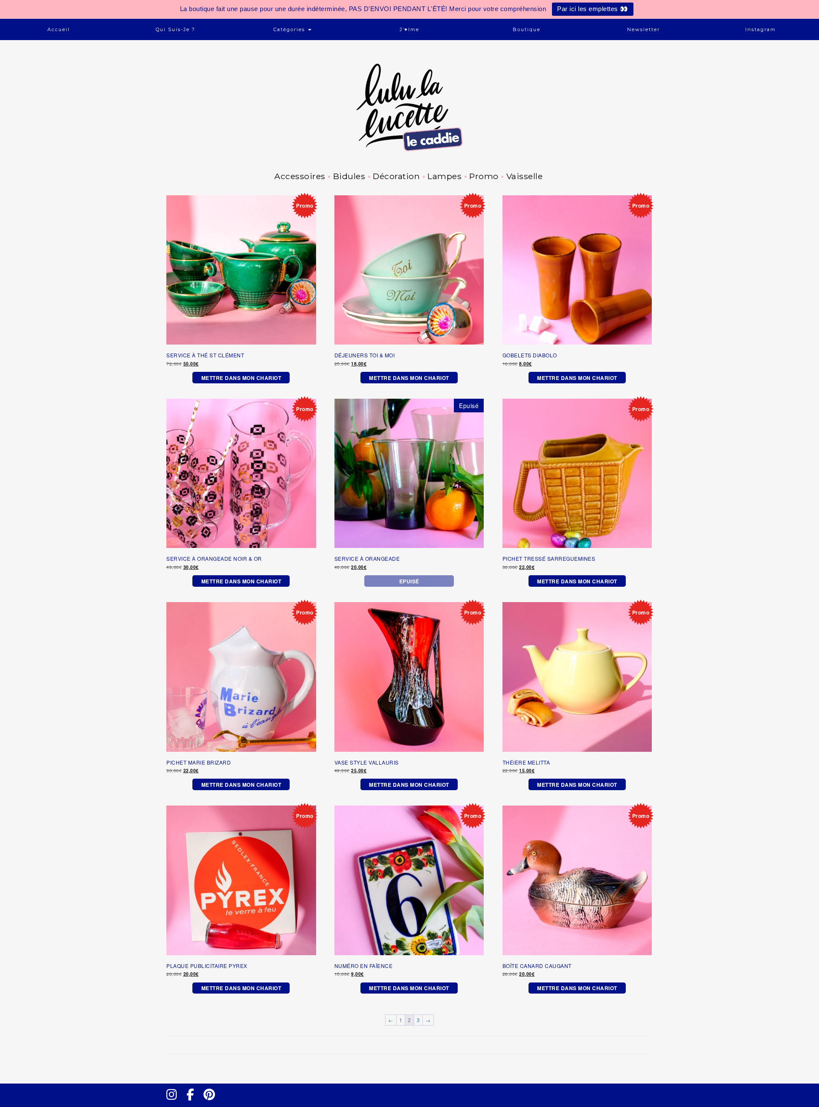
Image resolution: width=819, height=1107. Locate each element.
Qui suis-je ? (175, 29)
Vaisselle (524, 176)
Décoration (396, 176)
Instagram (760, 29)
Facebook (193, 1102)
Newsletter (643, 29)
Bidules (349, 176)
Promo (484, 176)
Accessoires (299, 176)
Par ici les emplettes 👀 (592, 8)
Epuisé (409, 581)
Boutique (526, 29)
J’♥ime (409, 29)
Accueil (58, 29)
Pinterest (212, 1102)
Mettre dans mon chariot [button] (241, 378)
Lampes (444, 176)
